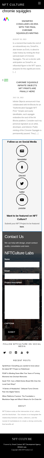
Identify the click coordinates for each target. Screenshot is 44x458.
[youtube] (21, 352)
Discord (22, 175)
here (22, 227)
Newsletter (22, 159)
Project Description (13, 283)
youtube (21, 208)
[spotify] (27, 352)
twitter (22, 192)
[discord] (16, 352)
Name (7, 259)
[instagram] (10, 352)
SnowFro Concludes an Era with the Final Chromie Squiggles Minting (27, 27)
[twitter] (4, 352)
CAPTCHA (9, 323)
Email (7, 271)
